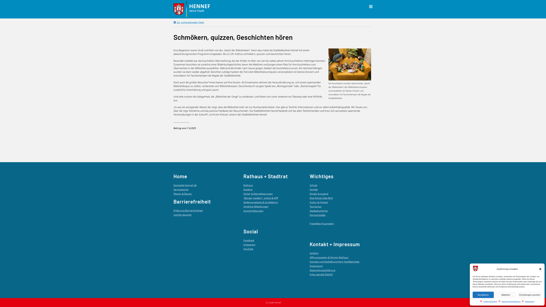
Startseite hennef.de (185, 185)
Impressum (529, 301)
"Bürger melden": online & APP (260, 198)
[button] (540, 269)
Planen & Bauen (182, 193)
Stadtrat (248, 189)
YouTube (248, 249)
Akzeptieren (483, 295)
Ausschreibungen (253, 210)
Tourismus (315, 206)
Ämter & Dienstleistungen (258, 193)
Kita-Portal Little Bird (321, 198)
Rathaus (248, 185)
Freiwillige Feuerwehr (322, 223)
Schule (313, 185)
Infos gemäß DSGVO (321, 274)
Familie (314, 189)
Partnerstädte (317, 215)
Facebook (248, 240)
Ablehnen (505, 295)
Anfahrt (314, 253)
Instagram (249, 244)
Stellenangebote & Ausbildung (260, 202)
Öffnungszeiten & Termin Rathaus (329, 257)
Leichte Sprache (182, 214)
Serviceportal (180, 189)
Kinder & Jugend (319, 193)
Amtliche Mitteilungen (255, 206)
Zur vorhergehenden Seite (190, 22)
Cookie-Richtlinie (490, 301)
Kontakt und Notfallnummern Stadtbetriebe (334, 261)
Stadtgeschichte (319, 210)
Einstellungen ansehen (529, 295)
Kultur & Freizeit (319, 202)
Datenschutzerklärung (511, 301)
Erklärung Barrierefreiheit (188, 210)
